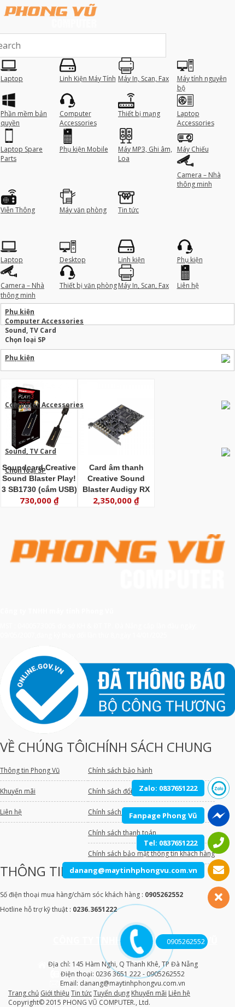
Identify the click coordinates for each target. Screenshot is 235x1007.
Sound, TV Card (30, 451)
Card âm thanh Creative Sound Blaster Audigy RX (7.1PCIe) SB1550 (116, 479)
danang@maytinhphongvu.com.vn (133, 870)
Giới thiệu (54, 993)
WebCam (189, 432)
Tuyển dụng (111, 993)
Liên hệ (179, 993)
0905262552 (186, 941)
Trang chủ (23, 993)
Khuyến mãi (149, 993)
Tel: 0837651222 (170, 843)
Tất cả (174, 442)
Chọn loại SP (25, 470)
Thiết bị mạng (182, 385)
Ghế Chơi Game (125, 367)
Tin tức (81, 993)
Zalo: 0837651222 (168, 788)
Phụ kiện (19, 357)
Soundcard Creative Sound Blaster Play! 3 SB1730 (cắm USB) (39, 478)
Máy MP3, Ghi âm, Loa (166, 376)
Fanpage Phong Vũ (163, 815)
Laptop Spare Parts (90, 376)
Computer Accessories (50, 367)
